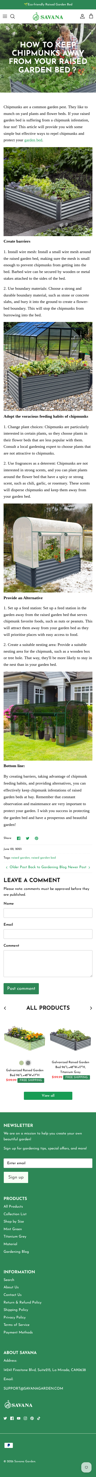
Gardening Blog (16, 1252)
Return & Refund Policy (23, 1302)
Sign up (16, 1177)
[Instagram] (25, 1418)
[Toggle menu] (5, 16)
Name (9, 904)
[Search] (15, 16)
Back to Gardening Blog (47, 867)
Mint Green (13, 1229)
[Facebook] (12, 1418)
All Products (13, 1206)
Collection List (15, 1214)
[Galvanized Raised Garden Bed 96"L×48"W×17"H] (25, 1037)
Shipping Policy (16, 1310)
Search (9, 1280)
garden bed (33, 140)
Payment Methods (18, 1332)
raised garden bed (43, 857)
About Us (11, 1287)
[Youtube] (18, 1418)
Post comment (21, 988)
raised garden (20, 857)
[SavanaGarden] (48, 16)
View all (48, 1096)
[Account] (81, 16)
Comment (11, 946)
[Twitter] (5, 1418)
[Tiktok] (38, 1418)
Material (10, 1244)
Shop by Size (14, 1221)
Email (8, 925)
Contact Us (13, 1295)
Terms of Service (16, 1325)
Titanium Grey (15, 1236)
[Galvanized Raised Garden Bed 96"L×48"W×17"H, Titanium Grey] (70, 1037)
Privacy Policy (15, 1317)
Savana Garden (24, 1461)
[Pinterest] (32, 1418)
